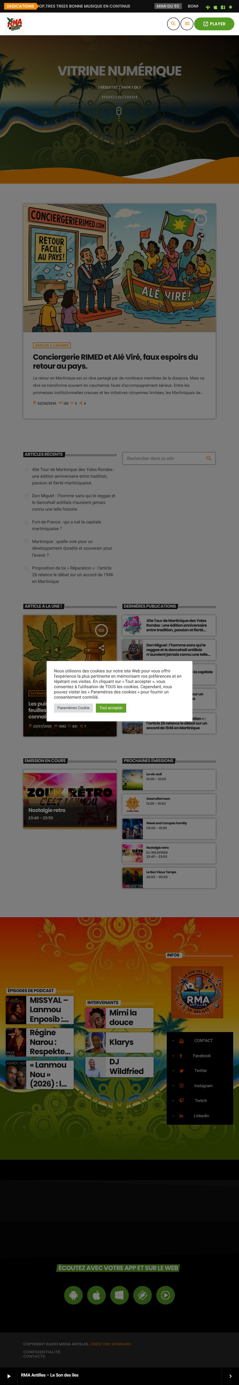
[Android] (230, 8)
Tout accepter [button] (111, 708)
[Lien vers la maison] (14, 24)
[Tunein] (208, 8)
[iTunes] (215, 8)
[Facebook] (223, 8)
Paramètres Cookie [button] (73, 708)
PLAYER (214, 24)
